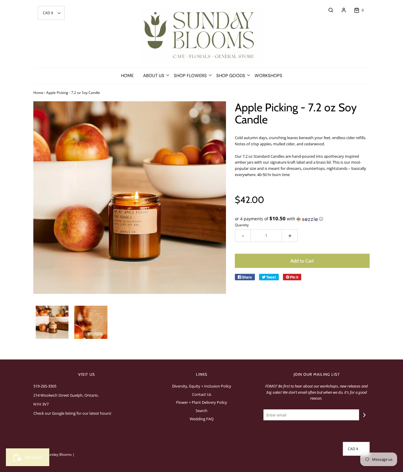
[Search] (327, 10)
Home (127, 76)
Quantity (242, 224)
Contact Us (201, 394)
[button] (51, 13)
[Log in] (340, 10)
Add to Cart (302, 261)
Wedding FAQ (202, 418)
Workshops (268, 76)
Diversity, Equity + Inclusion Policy (201, 386)
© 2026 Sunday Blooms (52, 454)
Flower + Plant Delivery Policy (201, 402)
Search (201, 410)
